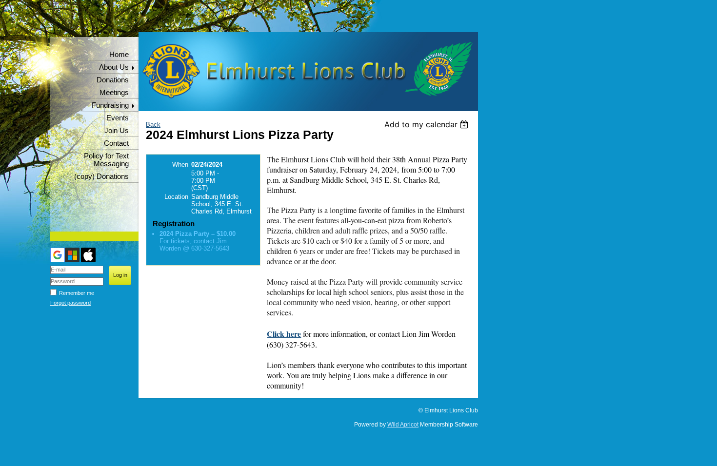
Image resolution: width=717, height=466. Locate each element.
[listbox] (427, 124)
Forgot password (70, 303)
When (180, 164)
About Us (114, 67)
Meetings (114, 93)
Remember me (76, 293)
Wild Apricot (402, 424)
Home (119, 54)
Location (176, 196)
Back (153, 124)
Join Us (116, 131)
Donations (113, 80)
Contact (116, 143)
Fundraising (110, 105)
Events (117, 118)
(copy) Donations (101, 176)
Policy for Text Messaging (106, 160)
